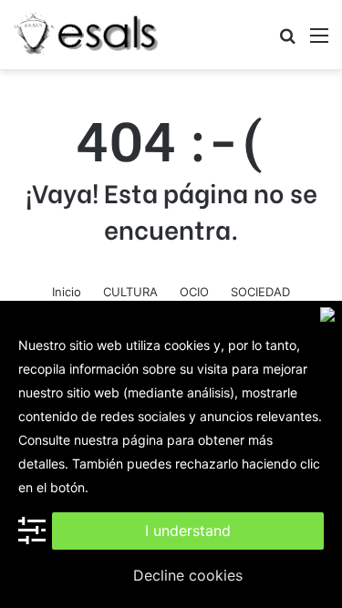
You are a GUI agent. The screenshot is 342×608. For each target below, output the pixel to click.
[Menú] (319, 41)
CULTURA (130, 291)
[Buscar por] (287, 41)
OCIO (194, 291)
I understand (188, 530)
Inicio (66, 291)
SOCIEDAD (260, 291)
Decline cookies (188, 575)
